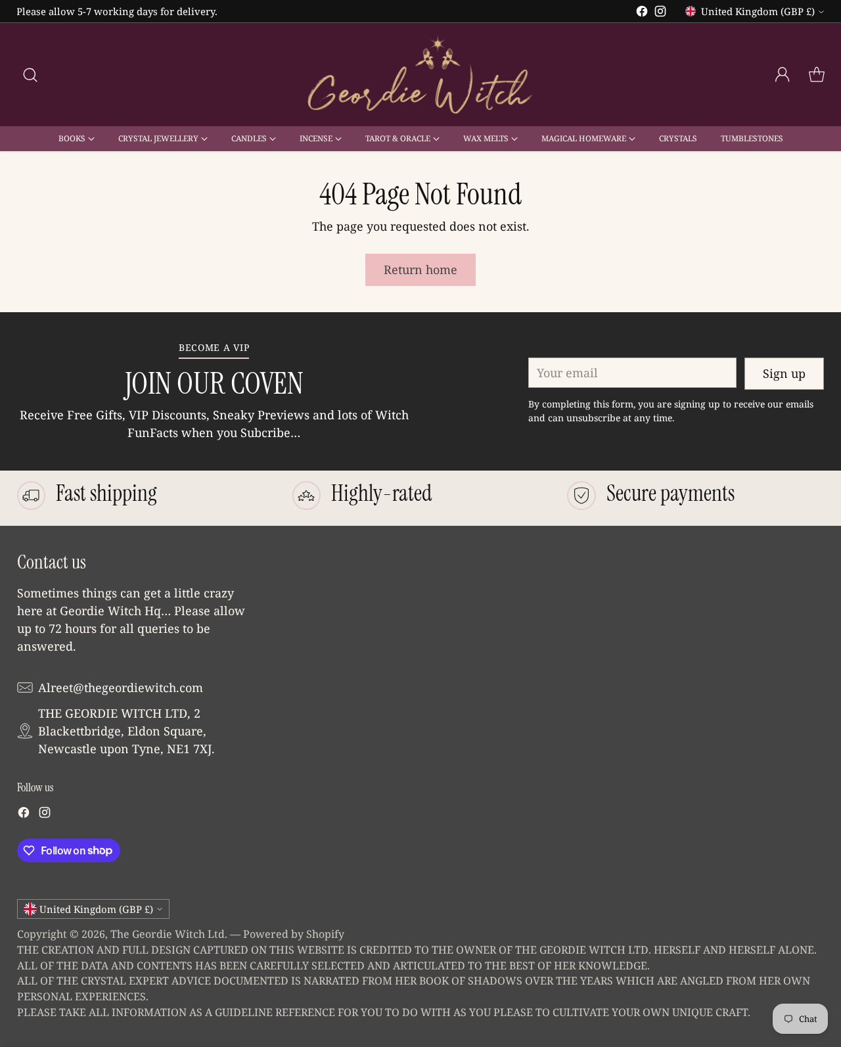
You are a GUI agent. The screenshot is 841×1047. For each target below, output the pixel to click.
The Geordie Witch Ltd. (168, 934)
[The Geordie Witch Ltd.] (420, 75)
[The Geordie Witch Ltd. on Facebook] (641, 13)
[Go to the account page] (782, 74)
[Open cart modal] (816, 74)
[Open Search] (30, 74)
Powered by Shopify (293, 934)
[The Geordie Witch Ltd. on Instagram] (660, 13)
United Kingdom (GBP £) (758, 11)
